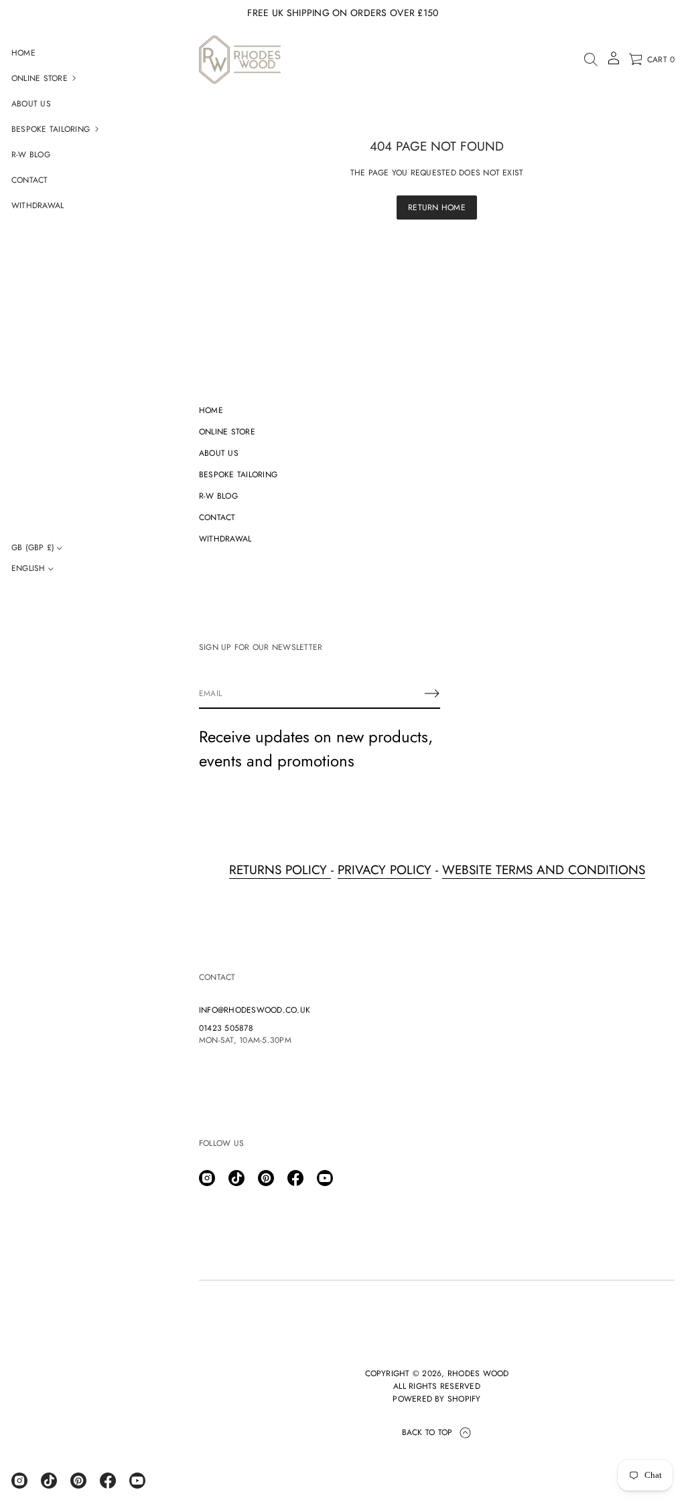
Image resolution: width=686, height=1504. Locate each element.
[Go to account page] (614, 62)
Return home (437, 207)
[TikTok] (49, 1480)
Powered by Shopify (436, 1399)
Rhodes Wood (478, 1373)
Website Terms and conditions (543, 870)
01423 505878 (226, 1028)
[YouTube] (137, 1480)
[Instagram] (19, 1480)
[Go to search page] (591, 59)
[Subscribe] (432, 693)
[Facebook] (108, 1480)
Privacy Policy (384, 870)
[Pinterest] (78, 1480)
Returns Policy (280, 870)
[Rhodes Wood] (240, 59)
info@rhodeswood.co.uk (254, 1010)
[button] (591, 59)
